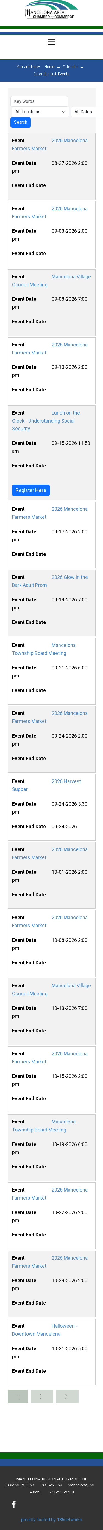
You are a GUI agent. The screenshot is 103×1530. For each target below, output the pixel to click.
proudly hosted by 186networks (51, 1519)
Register (31, 490)
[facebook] (14, 1504)
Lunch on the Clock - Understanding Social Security (46, 421)
